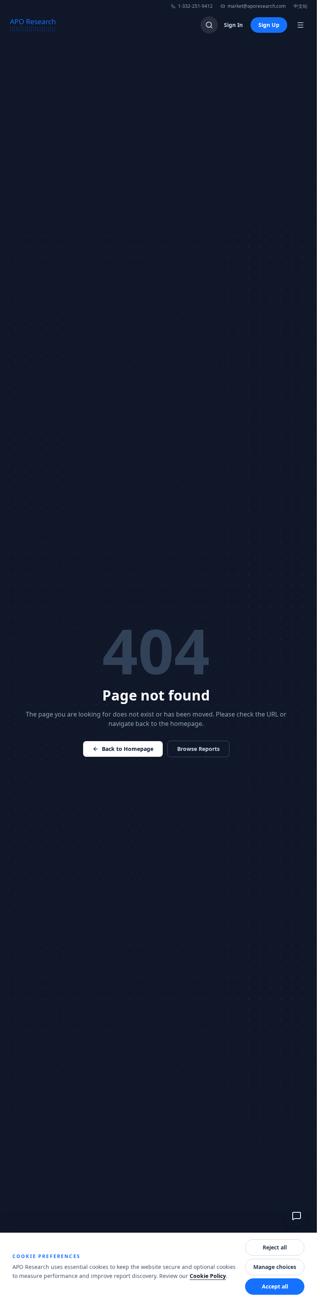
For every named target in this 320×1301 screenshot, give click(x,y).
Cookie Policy (208, 1276)
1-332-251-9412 (195, 6)
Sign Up (268, 25)
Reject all (275, 1247)
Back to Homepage (127, 748)
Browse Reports (198, 748)
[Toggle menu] (300, 25)
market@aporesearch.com (257, 6)
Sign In (233, 25)
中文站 (300, 6)
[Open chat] (297, 1216)
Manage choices (274, 1267)
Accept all (275, 1286)
